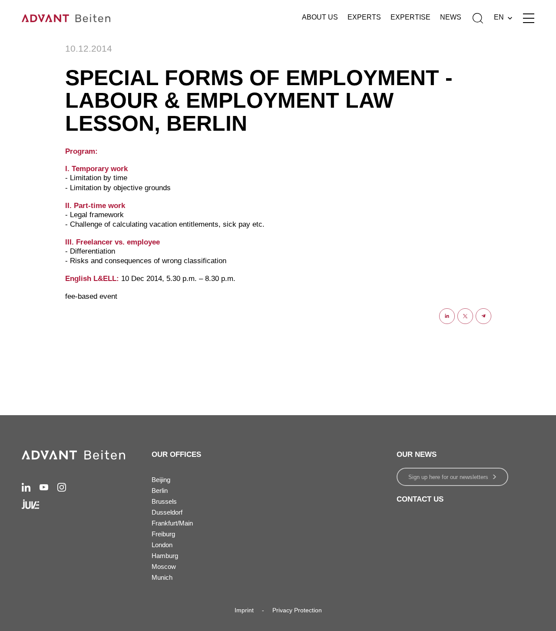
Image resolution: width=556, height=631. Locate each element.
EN (499, 17)
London (162, 544)
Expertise (410, 17)
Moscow (164, 566)
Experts (364, 17)
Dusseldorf (167, 512)
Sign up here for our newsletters (448, 477)
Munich (162, 577)
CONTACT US (420, 499)
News (450, 17)
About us (320, 17)
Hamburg (165, 555)
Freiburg (163, 534)
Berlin (160, 490)
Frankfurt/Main (172, 523)
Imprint (244, 610)
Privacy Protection (297, 610)
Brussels (164, 501)
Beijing (161, 479)
